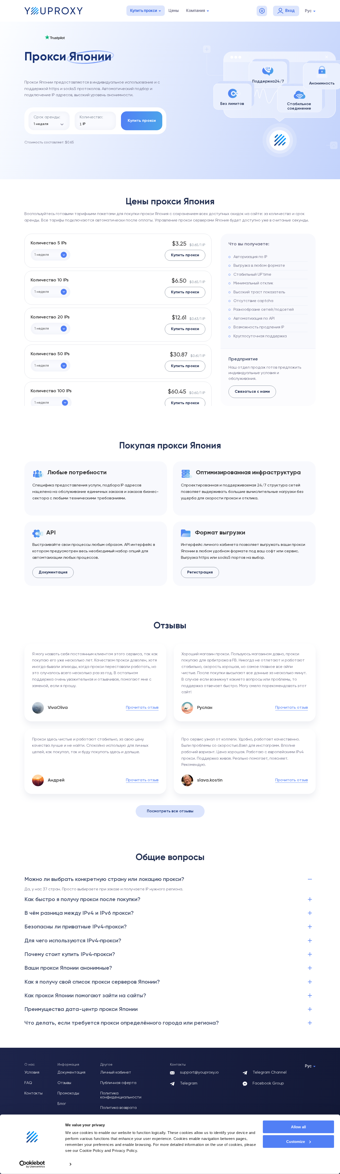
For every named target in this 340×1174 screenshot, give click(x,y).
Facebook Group (268, 1084)
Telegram (188, 1084)
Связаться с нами (252, 392)
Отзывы (64, 1083)
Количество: (91, 117)
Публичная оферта (118, 1083)
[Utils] (262, 11)
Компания (195, 10)
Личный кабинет (115, 1073)
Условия (31, 1073)
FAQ (28, 1083)
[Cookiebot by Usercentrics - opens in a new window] (32, 1164)
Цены (174, 10)
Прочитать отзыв (142, 708)
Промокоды (68, 1093)
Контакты (33, 1093)
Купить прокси (143, 10)
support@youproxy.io (199, 1073)
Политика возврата (118, 1108)
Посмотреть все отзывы (170, 811)
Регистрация (200, 572)
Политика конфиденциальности (120, 1095)
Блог (61, 1104)
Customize (295, 1141)
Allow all (298, 1127)
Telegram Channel (269, 1073)
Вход (290, 10)
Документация (53, 572)
